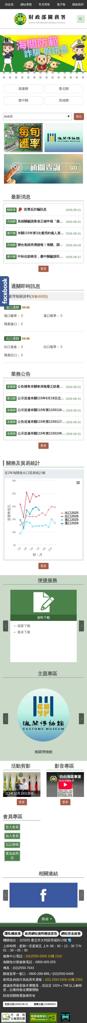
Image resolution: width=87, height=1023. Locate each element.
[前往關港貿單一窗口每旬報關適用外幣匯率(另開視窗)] (23, 137)
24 (59, 77)
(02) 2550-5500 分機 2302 (64, 979)
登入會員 (12, 827)
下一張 (81, 626)
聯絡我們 (78, 4)
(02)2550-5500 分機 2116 (44, 956)
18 (22, 77)
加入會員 (12, 836)
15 (4, 77)
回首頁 (9, 4)
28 (83, 77)
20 (34, 77)
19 (28, 77)
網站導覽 (26, 4)
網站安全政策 (71, 933)
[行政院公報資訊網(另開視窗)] (13, 1017)
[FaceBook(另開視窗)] (43, 895)
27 (77, 77)
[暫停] (6, 40)
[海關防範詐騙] (43, 53)
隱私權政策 (13, 933)
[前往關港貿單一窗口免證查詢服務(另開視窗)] (43, 169)
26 (71, 77)
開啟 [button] (45, 919)
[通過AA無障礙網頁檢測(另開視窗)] (43, 1017)
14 (83, 73)
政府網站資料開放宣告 (41, 933)
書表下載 (23, 632)
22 (47, 77)
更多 (43, 268)
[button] (80, 19)
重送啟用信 (12, 855)
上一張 (5, 626)
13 (77, 73)
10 (59, 73)
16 (10, 77)
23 (53, 77)
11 (65, 73)
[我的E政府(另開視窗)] (65, 1017)
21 (40, 77)
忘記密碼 (12, 844)
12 (71, 73)
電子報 (61, 4)
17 (16, 77)
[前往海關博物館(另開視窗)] (64, 137)
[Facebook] (4, 291)
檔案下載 (23, 626)
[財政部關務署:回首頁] (40, 18)
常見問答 (44, 4)
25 (65, 77)
